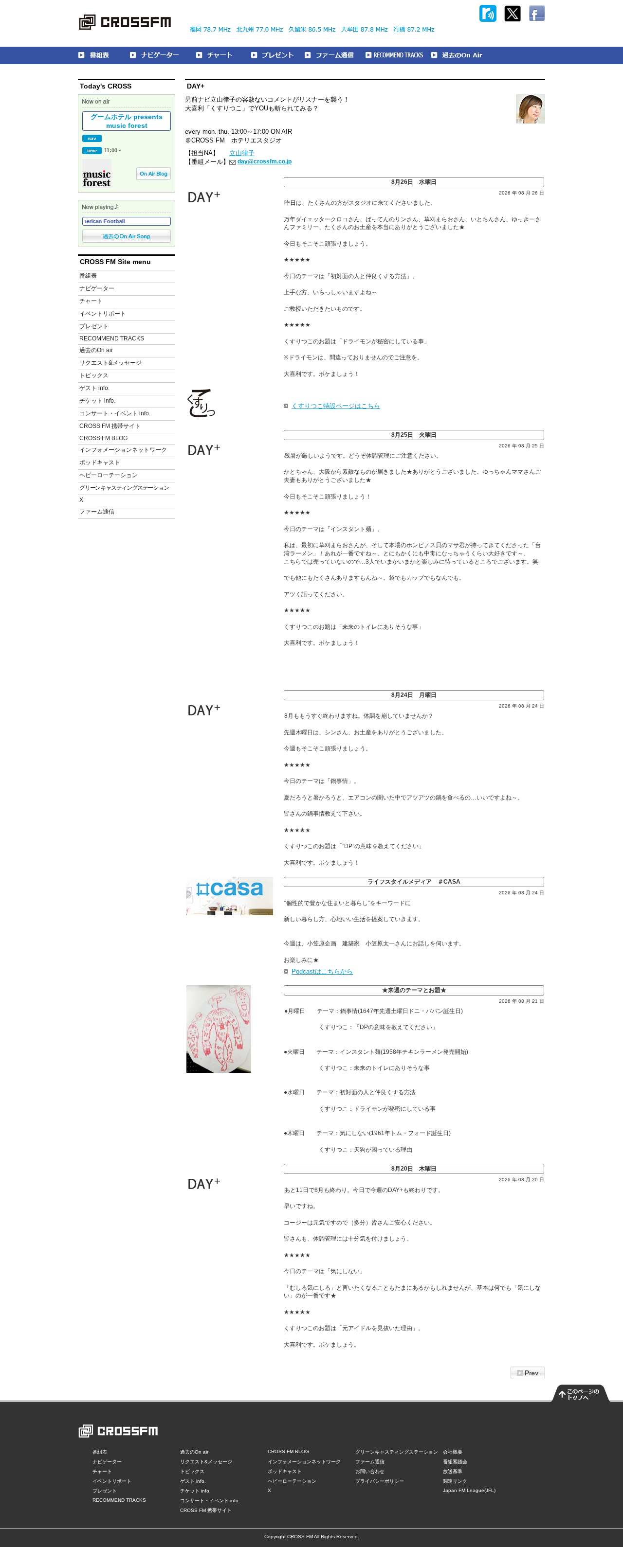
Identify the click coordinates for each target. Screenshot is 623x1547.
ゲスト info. (94, 388)
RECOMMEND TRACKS (111, 338)
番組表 (88, 275)
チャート (91, 301)
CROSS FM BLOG (103, 438)
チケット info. (97, 400)
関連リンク (455, 1481)
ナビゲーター (96, 288)
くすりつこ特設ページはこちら (336, 405)
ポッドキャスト (99, 462)
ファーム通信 (96, 511)
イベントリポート (102, 313)
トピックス (94, 375)
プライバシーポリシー (379, 1481)
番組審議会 (455, 1461)
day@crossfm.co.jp (265, 161)
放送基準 (452, 1471)
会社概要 (452, 1452)
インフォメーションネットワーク (123, 449)
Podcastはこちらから (322, 971)
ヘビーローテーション (108, 475)
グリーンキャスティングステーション (124, 487)
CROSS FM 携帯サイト (110, 426)
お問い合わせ (370, 1471)
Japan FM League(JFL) (469, 1490)
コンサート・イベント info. (114, 413)
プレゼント (94, 326)
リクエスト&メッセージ (110, 362)
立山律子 (242, 153)
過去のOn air (96, 350)
